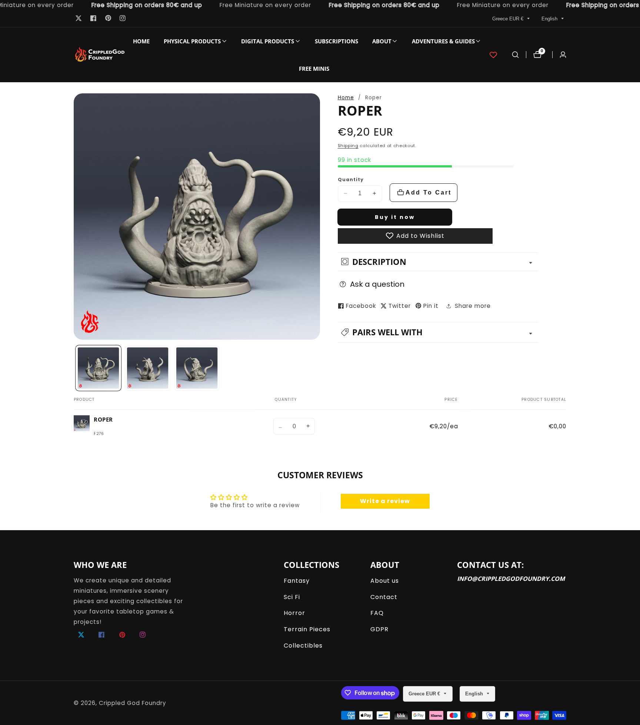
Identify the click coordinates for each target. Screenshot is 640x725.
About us (384, 580)
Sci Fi (292, 597)
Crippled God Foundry (132, 703)
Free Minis (314, 68)
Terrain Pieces (307, 629)
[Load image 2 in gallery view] (148, 368)
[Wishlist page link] (493, 55)
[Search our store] (515, 54)
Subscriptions (336, 41)
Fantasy (297, 580)
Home (141, 41)
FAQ (377, 613)
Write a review (385, 501)
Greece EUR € (508, 18)
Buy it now (395, 216)
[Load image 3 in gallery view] (197, 368)
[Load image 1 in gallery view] (98, 368)
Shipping (348, 146)
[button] (192, 41)
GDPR (379, 629)
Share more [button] (473, 306)
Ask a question (377, 284)
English (550, 18)
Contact (383, 597)
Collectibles (303, 645)
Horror (294, 613)
